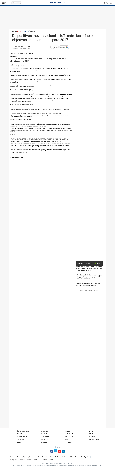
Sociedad (44, 434)
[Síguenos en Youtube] (59, 452)
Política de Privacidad (75, 457)
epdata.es (68, 439)
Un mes (96, 290)
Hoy (81, 290)
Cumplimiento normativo (33, 457)
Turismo (91, 434)
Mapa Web (87, 457)
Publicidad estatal (47, 460)
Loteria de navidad (32, 460)
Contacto (12, 457)
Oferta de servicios (47, 457)
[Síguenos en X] (55, 452)
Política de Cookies (61, 457)
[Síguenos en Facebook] (51, 452)
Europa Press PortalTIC (21, 46)
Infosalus (68, 442)
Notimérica (92, 437)
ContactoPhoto (94, 439)
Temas (93, 457)
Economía (44, 431)
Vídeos (19, 442)
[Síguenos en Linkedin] (12, 64)
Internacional (22, 437)
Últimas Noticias (23, 431)
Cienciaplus (45, 437)
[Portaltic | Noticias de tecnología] (58, 2)
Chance (67, 431)
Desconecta (69, 437)
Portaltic (44, 439)
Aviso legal (20, 457)
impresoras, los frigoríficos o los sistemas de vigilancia (52, 96)
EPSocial (44, 442)
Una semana (88, 290)
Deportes (20, 439)
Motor (90, 431)
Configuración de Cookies (17, 460)
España (19, 434)
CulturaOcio (69, 434)
